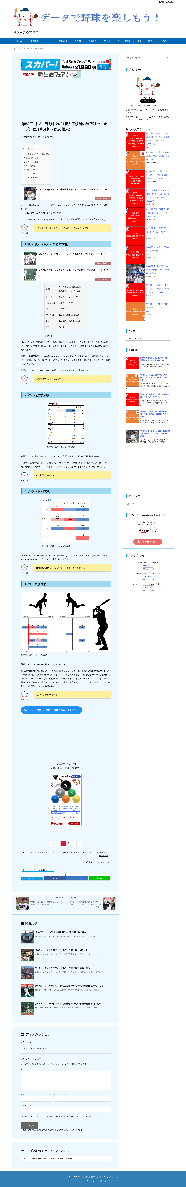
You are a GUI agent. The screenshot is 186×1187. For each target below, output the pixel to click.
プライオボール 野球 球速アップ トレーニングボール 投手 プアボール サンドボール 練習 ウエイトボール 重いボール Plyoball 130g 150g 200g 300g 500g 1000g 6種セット (65, 811)
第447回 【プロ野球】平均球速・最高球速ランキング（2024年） (158, 250)
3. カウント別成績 (31, 162)
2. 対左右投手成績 (31, 158)
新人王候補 (103, 856)
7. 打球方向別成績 (31, 177)
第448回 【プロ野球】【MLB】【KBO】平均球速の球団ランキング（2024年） (157, 288)
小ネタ (53, 852)
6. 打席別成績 (29, 173)
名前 (23, 1094)
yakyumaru (104, 862)
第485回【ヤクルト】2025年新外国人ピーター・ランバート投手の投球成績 (155, 433)
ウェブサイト (26, 1105)
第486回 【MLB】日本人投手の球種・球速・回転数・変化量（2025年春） (154, 413)
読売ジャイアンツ (65, 852)
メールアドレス (60, 1094)
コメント (24, 1069)
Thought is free (107, 1181)
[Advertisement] (65, 98)
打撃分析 (29, 49)
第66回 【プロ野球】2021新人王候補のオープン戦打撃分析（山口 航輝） (69, 1003)
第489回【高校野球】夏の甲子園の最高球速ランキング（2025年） (157, 212)
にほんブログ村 (148, 569)
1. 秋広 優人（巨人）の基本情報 (36, 154)
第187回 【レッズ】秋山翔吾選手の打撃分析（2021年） (61, 932)
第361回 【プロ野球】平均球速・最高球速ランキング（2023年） (158, 231)
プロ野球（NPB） (41, 852)
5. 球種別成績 (29, 170)
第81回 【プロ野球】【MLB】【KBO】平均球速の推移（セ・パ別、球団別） (157, 174)
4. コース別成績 (30, 166)
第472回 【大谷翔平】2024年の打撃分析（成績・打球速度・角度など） (157, 269)
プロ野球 (41, 49)
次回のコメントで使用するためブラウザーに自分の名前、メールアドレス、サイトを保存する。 (62, 1116)
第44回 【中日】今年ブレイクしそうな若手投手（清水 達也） (63, 968)
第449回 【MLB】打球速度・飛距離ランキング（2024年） (158, 307)
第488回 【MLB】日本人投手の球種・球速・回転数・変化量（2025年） (158, 155)
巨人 (96, 852)
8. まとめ (27, 181)
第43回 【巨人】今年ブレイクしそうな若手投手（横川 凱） (62, 950)
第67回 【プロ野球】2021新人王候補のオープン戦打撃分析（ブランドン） (69, 985)
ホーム (18, 49)
